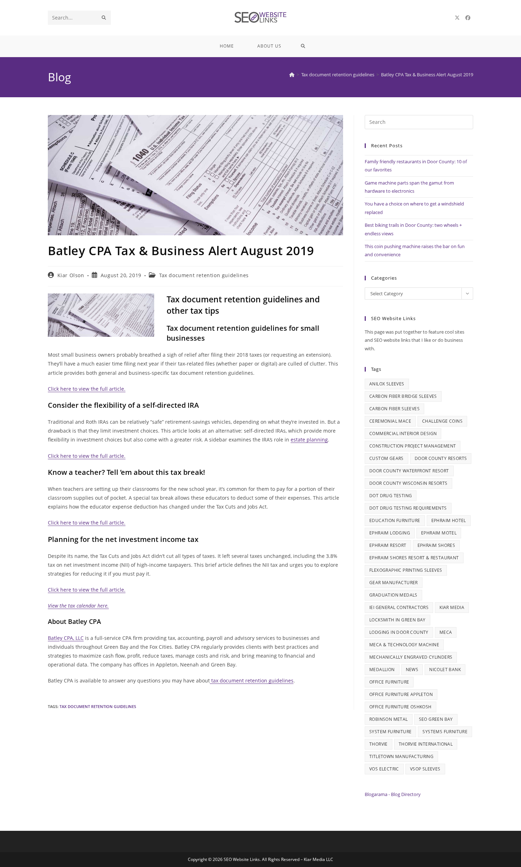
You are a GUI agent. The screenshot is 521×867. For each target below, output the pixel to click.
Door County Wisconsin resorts (408, 483)
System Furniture (390, 732)
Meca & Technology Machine (404, 645)
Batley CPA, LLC (66, 638)
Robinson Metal (388, 719)
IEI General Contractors (398, 607)
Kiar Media (451, 607)
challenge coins (442, 421)
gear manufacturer (393, 583)
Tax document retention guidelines (204, 275)
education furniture (394, 520)
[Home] (292, 74)
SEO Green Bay (436, 719)
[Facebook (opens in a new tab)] (468, 17)
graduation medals (393, 595)
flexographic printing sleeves (405, 570)
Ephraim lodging (389, 533)
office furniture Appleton (401, 694)
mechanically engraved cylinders (410, 657)
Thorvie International (426, 744)
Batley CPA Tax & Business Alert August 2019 (427, 74)
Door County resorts (441, 458)
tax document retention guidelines (251, 680)
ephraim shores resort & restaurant (414, 558)
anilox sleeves (386, 384)
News (412, 669)
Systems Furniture (444, 732)
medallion (382, 669)
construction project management (412, 446)
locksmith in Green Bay (397, 620)
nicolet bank (445, 669)
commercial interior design (403, 433)
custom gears (386, 458)
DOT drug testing (390, 496)
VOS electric (384, 769)
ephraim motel (438, 533)
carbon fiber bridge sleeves (403, 396)
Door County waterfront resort (409, 471)
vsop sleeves (425, 769)
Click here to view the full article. (86, 388)
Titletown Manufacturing (401, 756)
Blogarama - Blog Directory (393, 794)
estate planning (309, 439)
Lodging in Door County (398, 632)
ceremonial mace (390, 421)
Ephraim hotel (448, 520)
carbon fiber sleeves (394, 409)
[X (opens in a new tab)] (457, 17)
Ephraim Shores (436, 545)
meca (445, 632)
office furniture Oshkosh (400, 707)
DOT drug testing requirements (408, 508)
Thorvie (378, 744)
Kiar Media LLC (318, 859)
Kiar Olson (70, 275)
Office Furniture (389, 682)
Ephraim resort (388, 545)
